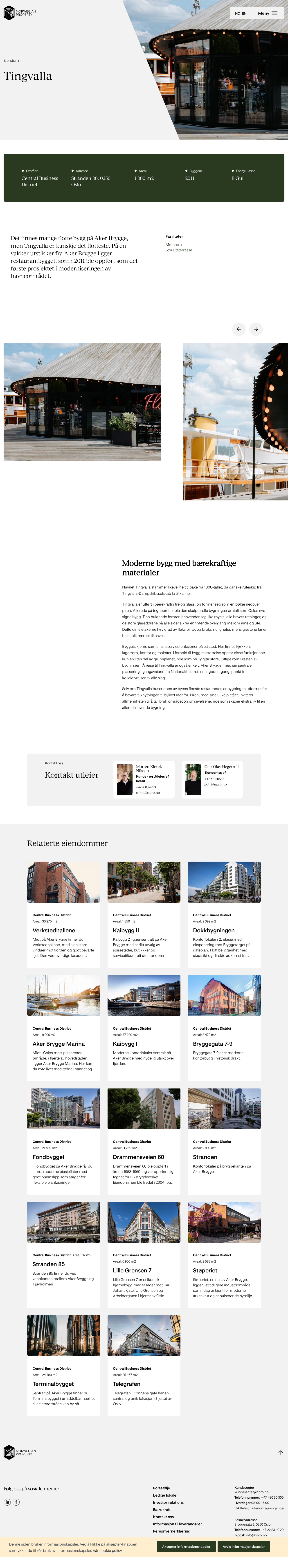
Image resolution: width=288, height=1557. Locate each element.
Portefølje (161, 1487)
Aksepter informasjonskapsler (186, 1546)
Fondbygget (49, 1156)
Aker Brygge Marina (59, 1043)
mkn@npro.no (148, 792)
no (237, 13)
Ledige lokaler (165, 1494)
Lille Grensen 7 (132, 1270)
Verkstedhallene (54, 930)
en (244, 13)
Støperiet (205, 1270)
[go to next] (256, 329)
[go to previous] (239, 329)
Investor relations (168, 1502)
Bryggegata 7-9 (212, 1043)
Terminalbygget (53, 1383)
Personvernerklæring (171, 1530)
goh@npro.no (216, 784)
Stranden (205, 1156)
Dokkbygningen (214, 930)
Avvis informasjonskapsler (244, 1546)
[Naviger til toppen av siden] (280, 1452)
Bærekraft (162, 1509)
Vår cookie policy (107, 1550)
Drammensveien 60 (138, 1156)
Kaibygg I (125, 1043)
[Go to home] (20, 12)
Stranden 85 (49, 1263)
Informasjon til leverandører (177, 1523)
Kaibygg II (126, 930)
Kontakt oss (163, 1516)
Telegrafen (126, 1383)
